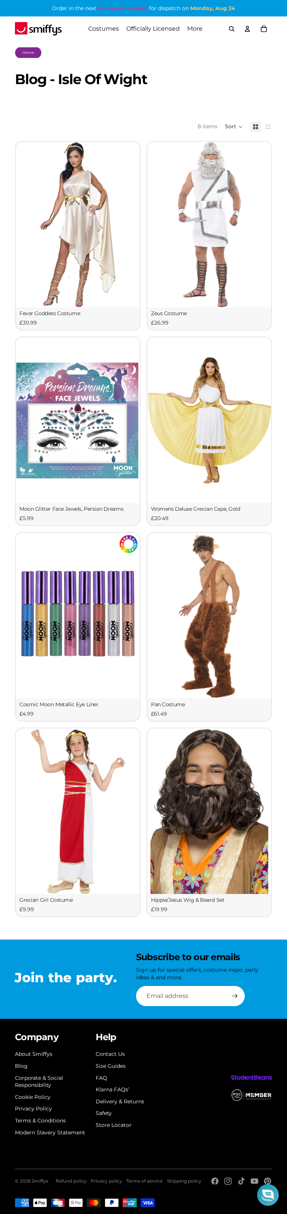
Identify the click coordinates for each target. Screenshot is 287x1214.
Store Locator (114, 1125)
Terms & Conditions (40, 1120)
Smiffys (40, 1181)
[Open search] (231, 29)
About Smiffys (33, 1054)
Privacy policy (106, 1181)
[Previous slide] (27, 224)
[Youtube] (254, 1181)
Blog (21, 1066)
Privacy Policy (33, 1108)
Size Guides (111, 1066)
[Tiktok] (241, 1181)
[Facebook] (214, 1181)
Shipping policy (184, 1181)
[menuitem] (194, 28)
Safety (104, 1113)
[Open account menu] (247, 29)
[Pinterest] (267, 1181)
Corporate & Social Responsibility (39, 1082)
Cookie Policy (32, 1097)
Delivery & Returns (120, 1101)
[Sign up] (235, 996)
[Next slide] (128, 224)
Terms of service (144, 1181)
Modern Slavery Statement (50, 1132)
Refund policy (71, 1181)
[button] (234, 127)
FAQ (101, 1078)
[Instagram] (227, 1181)
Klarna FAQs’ (112, 1089)
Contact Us (110, 1054)
